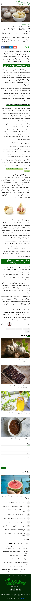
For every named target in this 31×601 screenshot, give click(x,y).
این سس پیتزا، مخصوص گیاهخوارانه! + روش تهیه (19, 438)
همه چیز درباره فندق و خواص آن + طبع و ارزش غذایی (15, 572)
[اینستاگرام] (19, 589)
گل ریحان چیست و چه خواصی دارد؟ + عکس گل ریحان (13, 514)
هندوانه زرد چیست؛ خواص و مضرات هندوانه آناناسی (14, 526)
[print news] (28, 47)
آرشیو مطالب (19, 576)
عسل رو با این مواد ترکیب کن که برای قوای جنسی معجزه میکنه (17, 412)
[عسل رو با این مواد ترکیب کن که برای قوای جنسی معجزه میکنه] (15, 401)
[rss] (11, 589)
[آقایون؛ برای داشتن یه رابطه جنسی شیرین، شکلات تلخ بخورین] (15, 374)
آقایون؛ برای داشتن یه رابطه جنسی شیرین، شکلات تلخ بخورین (16, 386)
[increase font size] (9, 33)
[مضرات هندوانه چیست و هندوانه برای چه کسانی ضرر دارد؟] (15, 484)
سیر (29, 51)
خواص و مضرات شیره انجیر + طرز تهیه (17, 503)
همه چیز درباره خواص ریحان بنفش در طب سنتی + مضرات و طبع (16, 559)
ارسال (3, 467)
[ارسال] (15, 47)
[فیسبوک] (3, 47)
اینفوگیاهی (12, 594)
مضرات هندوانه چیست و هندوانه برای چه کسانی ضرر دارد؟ (16, 563)
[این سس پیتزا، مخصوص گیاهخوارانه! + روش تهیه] (15, 427)
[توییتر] (7, 47)
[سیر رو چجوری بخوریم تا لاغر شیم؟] (15, 348)
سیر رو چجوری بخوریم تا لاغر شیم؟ (22, 360)
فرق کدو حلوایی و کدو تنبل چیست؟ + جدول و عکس (14, 506)
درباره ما (13, 576)
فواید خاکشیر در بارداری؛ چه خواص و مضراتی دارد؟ (14, 518)
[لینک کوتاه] (26, 47)
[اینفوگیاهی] (15, 581)
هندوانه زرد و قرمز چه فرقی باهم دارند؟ (17, 522)
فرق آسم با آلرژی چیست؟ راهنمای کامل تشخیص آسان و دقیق (15, 552)
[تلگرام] (11, 47)
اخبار (25, 576)
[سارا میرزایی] (9, 324)
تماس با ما (7, 576)
